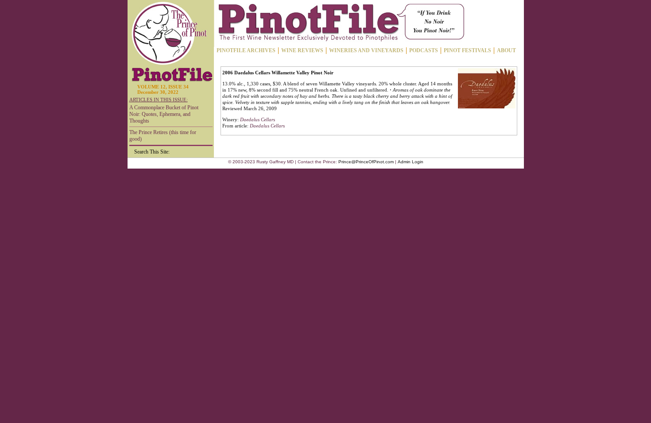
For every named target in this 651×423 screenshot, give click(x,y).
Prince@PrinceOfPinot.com (366, 161)
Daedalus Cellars (257, 119)
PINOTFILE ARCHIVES (246, 50)
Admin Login (410, 161)
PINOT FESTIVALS (467, 50)
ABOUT (506, 50)
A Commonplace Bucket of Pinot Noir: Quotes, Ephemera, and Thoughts (163, 114)
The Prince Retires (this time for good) (162, 135)
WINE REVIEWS (302, 50)
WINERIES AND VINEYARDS (366, 50)
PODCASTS (423, 50)
